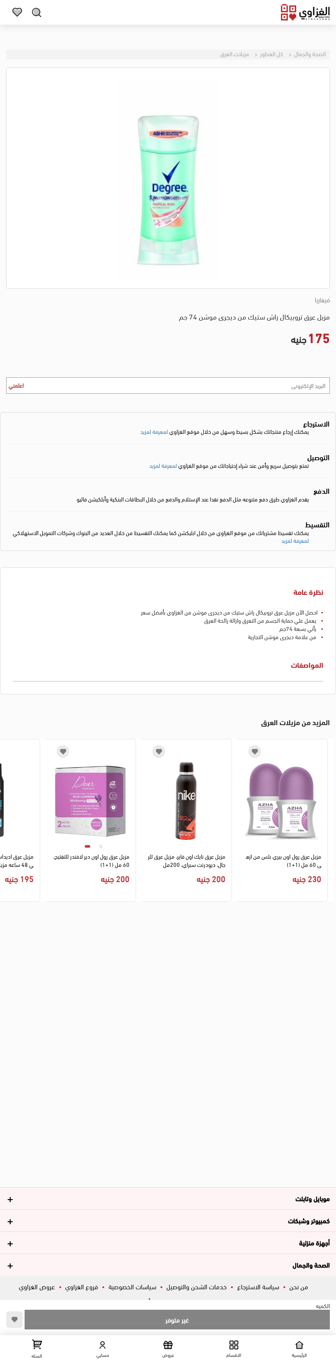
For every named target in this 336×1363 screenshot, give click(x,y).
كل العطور (271, 53)
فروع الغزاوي (81, 1286)
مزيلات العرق (234, 53)
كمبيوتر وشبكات (309, 1220)
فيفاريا (322, 299)
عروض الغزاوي (37, 1286)
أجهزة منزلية (314, 1242)
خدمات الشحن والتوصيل (196, 1286)
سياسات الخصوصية (132, 1286)
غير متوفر (177, 1319)
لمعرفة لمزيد (154, 431)
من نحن (298, 1286)
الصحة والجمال (309, 53)
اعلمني (16, 385)
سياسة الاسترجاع (258, 1286)
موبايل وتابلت (312, 1198)
